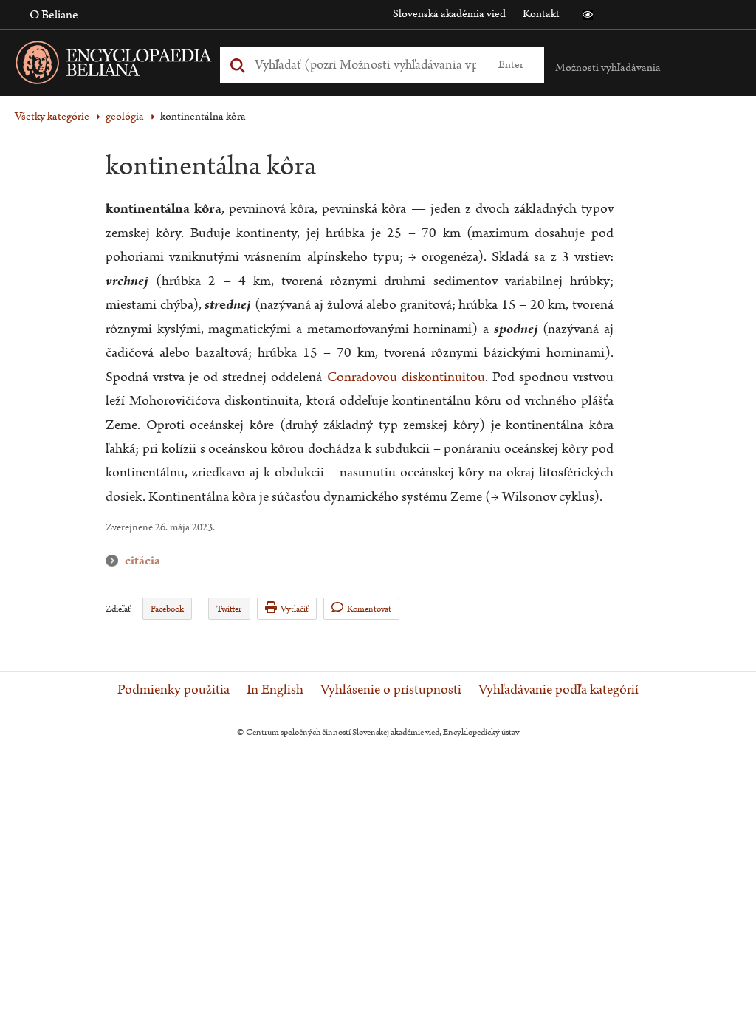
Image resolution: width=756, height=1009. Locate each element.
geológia (125, 116)
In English (275, 690)
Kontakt (541, 13)
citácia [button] (115, 561)
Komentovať (369, 609)
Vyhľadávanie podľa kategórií (558, 690)
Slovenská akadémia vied (449, 13)
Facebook (167, 609)
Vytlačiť (295, 609)
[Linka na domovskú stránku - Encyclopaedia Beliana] (136, 65)
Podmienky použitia (173, 690)
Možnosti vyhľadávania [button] (608, 67)
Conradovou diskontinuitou (406, 377)
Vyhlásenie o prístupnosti (390, 690)
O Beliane (54, 15)
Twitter (228, 609)
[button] (588, 15)
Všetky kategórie (52, 116)
